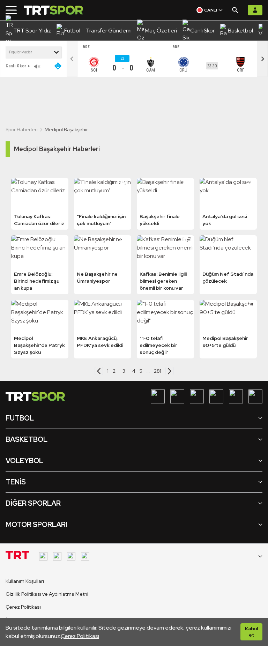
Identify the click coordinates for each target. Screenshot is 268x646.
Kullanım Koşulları (25, 581)
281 (157, 371)
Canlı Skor (16, 65)
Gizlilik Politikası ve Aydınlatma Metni (47, 594)
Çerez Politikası (80, 636)
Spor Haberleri (22, 129)
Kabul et (251, 631)
